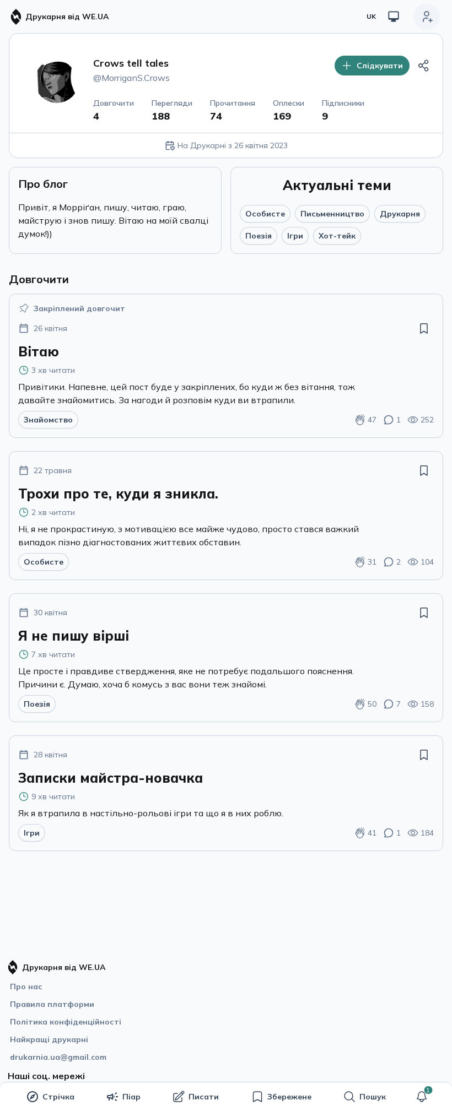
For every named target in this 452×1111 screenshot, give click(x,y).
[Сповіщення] (421, 1096)
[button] (422, 1097)
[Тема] (393, 16)
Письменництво (332, 214)
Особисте (265, 214)
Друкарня (400, 214)
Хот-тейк (337, 236)
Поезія (258, 236)
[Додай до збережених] (424, 328)
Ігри (295, 236)
